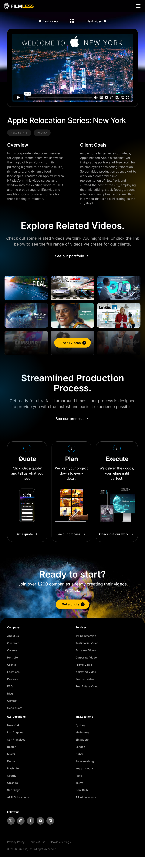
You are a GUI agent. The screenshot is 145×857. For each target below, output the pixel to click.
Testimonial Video (87, 643)
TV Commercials (86, 635)
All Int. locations (86, 797)
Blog (10, 693)
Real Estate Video (87, 686)
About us (13, 635)
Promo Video (84, 664)
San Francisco (16, 739)
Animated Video (86, 671)
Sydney (80, 725)
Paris (79, 775)
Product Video (85, 679)
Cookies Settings (60, 842)
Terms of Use (37, 842)
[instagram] (21, 821)
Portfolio (12, 657)
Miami (11, 754)
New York (13, 725)
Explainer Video (86, 650)
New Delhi (82, 790)
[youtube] (40, 821)
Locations (13, 671)
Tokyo (79, 782)
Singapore (82, 739)
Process (12, 679)
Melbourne (82, 732)
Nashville (13, 768)
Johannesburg (85, 761)
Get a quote (14, 707)
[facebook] (30, 821)
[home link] (19, 6)
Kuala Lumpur (84, 768)
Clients (11, 664)
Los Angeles (15, 732)
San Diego (13, 790)
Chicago (12, 782)
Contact (12, 700)
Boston (11, 746)
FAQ (10, 686)
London (80, 746)
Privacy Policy (16, 842)
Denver (11, 761)
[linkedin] (50, 821)
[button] (137, 6)
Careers (12, 650)
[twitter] (11, 821)
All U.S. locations (18, 797)
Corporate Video (86, 657)
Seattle (11, 775)
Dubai (79, 754)
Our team (13, 643)
